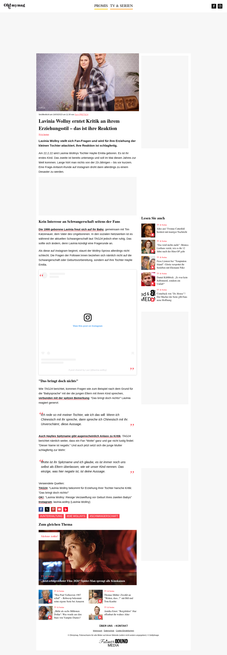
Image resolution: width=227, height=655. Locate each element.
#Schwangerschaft (104, 516)
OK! (41, 497)
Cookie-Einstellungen (125, 631)
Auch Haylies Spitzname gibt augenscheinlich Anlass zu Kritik (80, 436)
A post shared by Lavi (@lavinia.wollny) (88, 370)
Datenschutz (109, 631)
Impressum (97, 631)
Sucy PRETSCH (81, 114)
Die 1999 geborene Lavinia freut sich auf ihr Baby (71, 229)
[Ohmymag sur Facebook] (214, 6)
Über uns (106, 626)
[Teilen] (53, 509)
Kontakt (122, 626)
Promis (101, 5)
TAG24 (43, 488)
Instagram (45, 502)
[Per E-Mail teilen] (59, 509)
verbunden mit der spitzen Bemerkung (64, 398)
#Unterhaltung (51, 516)
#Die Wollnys (76, 516)
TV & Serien (121, 5)
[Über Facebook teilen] (41, 509)
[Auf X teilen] (47, 509)
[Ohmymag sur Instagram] (220, 6)
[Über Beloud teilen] (65, 509)
